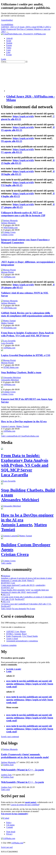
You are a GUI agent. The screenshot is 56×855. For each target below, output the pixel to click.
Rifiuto (10, 24)
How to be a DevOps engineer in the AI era (24, 421)
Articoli (9, 38)
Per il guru (31, 609)
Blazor (23, 631)
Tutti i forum (6, 609)
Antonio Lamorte (8, 426)
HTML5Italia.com (10, 367)
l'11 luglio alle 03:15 (11, 185)
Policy (8, 822)
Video (8, 48)
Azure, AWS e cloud (27, 27)
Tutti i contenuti (7, 436)
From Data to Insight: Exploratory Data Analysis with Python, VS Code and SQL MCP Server (27, 334)
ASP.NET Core (8, 583)
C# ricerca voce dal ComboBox (14, 604)
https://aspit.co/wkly (23, 116)
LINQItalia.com (10, 308)
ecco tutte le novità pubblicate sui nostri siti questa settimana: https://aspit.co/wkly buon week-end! (29, 684)
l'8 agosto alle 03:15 (11, 141)
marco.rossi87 (32, 592)
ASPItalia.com (9, 277)
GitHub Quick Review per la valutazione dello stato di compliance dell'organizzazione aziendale (27, 314)
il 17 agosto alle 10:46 (17, 580)
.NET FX (6, 594)
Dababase (6, 576)
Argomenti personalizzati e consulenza (22, 641)
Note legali (10, 832)
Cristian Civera (7, 234)
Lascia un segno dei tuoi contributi (25, 804)
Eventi (9, 55)
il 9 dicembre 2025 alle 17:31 (39, 604)
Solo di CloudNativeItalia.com (26, 436)
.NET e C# (14, 27)
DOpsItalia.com (9, 328)
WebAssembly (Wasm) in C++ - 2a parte (22, 769)
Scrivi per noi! (7, 847)
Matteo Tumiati (7, 323)
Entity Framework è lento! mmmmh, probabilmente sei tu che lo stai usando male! (25, 756)
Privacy (9, 834)
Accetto (4, 24)
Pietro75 (30, 580)
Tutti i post (5, 789)
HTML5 (40, 27)
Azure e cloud (12, 638)
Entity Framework (13, 636)
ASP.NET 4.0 (8, 587)
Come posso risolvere (10, 585)
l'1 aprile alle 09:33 (26, 585)
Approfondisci (7, 20)
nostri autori (30, 802)
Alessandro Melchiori (10, 380)
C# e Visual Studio (30, 636)
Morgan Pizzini (7, 272)
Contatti (9, 827)
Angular (17, 634)
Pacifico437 (20, 599)
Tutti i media (6, 563)
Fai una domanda (19, 609)
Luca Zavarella (7, 343)
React (24, 634)
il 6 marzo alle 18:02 (17, 592)
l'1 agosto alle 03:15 (11, 152)
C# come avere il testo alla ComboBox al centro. (21, 597)
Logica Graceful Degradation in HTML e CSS (25, 355)
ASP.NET (5, 27)
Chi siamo (10, 825)
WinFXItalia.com (10, 227)
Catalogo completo (9, 645)
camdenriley (40, 585)
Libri (8, 52)
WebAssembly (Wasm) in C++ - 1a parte (22, 782)
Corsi (8, 50)
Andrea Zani (6, 775)
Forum (9, 45)
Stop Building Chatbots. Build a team (21, 372)
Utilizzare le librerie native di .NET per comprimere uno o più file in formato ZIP (23, 214)
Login (3, 59)
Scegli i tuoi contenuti (10, 736)
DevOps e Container (25, 29)
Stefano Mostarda (8, 223)
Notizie (9, 43)
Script (8, 41)
